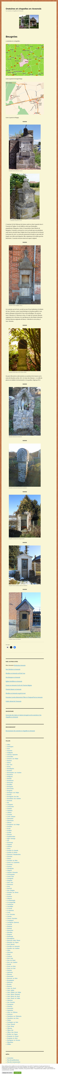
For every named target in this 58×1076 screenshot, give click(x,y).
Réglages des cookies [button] (7, 1072)
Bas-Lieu (9, 764)
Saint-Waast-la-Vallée (13, 998)
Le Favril (9, 908)
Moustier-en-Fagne (13, 942)
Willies (9, 1044)
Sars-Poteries (11, 1002)
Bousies (9, 794)
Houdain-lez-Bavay (12, 892)
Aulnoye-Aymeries (12, 754)
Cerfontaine (10, 806)
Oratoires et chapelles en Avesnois (23, 8)
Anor (8, 748)
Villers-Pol (10, 1030)
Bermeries (10, 782)
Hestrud (9, 888)
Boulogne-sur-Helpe (13, 792)
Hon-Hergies (11, 890)
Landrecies (10, 904)
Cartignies (10, 804)
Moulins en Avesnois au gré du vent (16, 693)
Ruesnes (9, 986)
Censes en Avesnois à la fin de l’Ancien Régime (19, 685)
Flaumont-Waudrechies (14, 854)
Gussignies (10, 878)
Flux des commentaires (13, 1062)
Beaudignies (10, 768)
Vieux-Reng (10, 1026)
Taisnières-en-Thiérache (14, 1016)
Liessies (9, 916)
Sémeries (9, 1006)
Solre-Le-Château (12, 1012)
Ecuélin (9, 832)
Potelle (9, 964)
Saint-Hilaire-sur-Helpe (14, 992)
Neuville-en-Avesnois (13, 946)
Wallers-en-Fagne (12, 1034)
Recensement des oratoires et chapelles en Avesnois (20, 731)
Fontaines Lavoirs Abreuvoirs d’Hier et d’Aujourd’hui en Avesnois (24, 697)
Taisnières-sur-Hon (13, 1018)
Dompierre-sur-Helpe (13, 824)
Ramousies (10, 976)
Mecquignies (10, 938)
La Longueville (11, 902)
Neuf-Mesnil (10, 944)
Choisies (9, 808)
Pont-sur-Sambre (12, 962)
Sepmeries (10, 1010)
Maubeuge (10, 936)
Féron (8, 848)
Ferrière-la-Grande (12, 850)
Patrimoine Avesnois (19, 665)
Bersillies (9, 784)
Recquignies (10, 980)
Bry (8, 802)
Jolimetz (9, 898)
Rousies (9, 984)
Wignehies (10, 1042)
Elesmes (9, 834)
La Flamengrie (11, 900)
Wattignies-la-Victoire (13, 1040)
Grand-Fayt (10, 876)
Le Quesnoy (10, 910)
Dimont (9, 822)
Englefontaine (11, 836)
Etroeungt (10, 842)
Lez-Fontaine (11, 914)
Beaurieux (10, 774)
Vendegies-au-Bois (12, 1022)
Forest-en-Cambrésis (13, 862)
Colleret (9, 812)
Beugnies (9, 790)
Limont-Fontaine (12, 918)
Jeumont (9, 896)
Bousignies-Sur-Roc (13, 796)
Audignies (10, 752)
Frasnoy (9, 866)
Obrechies (10, 952)
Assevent (9, 750)
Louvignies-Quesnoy (13, 922)
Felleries (9, 846)
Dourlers (9, 826)
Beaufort (9, 770)
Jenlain (9, 894)
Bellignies (10, 776)
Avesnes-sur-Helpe (12, 758)
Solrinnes (10, 1014)
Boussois (9, 800)
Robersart (10, 982)
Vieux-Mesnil (11, 1024)
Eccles (9, 828)
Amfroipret (10, 746)
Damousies (10, 818)
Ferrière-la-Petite (12, 852)
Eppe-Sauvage (11, 838)
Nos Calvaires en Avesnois (13, 669)
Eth (8, 840)
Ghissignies (10, 868)
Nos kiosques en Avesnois (13, 677)
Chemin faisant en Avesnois (13, 689)
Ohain (9, 954)
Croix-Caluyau (11, 816)
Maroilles (9, 932)
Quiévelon (10, 972)
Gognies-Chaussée (12, 872)
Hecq (8, 886)
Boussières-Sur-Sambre (14, 798)
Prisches (9, 970)
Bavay (8, 766)
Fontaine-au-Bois (12, 860)
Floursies (9, 856)
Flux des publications (13, 1060)
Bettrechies (10, 788)
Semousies (10, 1008)
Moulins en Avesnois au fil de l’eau (15, 673)
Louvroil (9, 924)
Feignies (9, 844)
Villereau (9, 1028)
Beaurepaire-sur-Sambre (14, 772)
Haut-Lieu (10, 882)
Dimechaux (10, 820)
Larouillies (10, 906)
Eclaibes (9, 830)
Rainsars (9, 974)
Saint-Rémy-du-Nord (13, 996)
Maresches (10, 930)
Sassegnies (10, 1004)
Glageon (9, 870)
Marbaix (9, 928)
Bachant (9, 760)
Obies (8, 950)
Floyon (9, 858)
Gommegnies (11, 874)
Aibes (8, 744)
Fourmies (9, 864)
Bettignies (10, 786)
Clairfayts (9, 810)
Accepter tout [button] (17, 1072)
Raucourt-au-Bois (12, 978)
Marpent (9, 934)
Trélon (9, 1020)
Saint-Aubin (10, 990)
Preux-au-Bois (11, 966)
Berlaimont (10, 780)
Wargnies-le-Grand (12, 1036)
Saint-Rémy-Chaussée (13, 994)
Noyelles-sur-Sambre (13, 948)
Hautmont (10, 884)
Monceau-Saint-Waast (13, 940)
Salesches (10, 1000)
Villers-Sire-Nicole (12, 1032)
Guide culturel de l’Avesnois (13, 701)
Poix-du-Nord (11, 960)
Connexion (10, 1058)
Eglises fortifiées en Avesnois (14, 681)
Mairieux (9, 926)
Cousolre (9, 814)
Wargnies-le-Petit (12, 1038)
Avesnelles (10, 756)
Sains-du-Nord (11, 988)
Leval (8, 912)
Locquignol (10, 920)
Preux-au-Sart (11, 968)
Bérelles (9, 778)
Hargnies (9, 880)
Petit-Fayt (10, 958)
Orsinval (9, 956)
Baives (9, 762)
